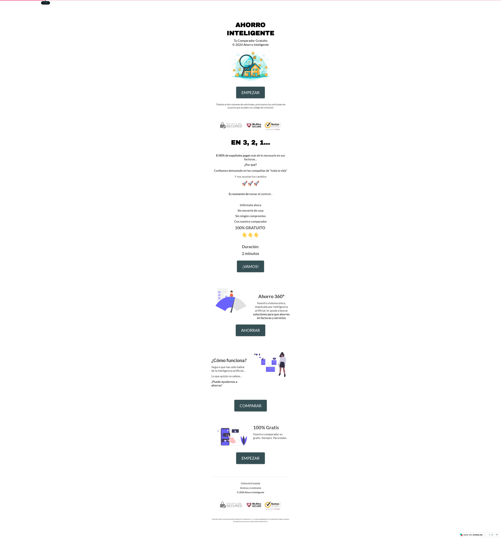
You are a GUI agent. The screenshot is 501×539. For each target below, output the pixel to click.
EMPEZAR (250, 92)
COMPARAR (250, 405)
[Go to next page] (496, 535)
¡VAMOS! (250, 266)
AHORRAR (250, 330)
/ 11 (491, 535)
